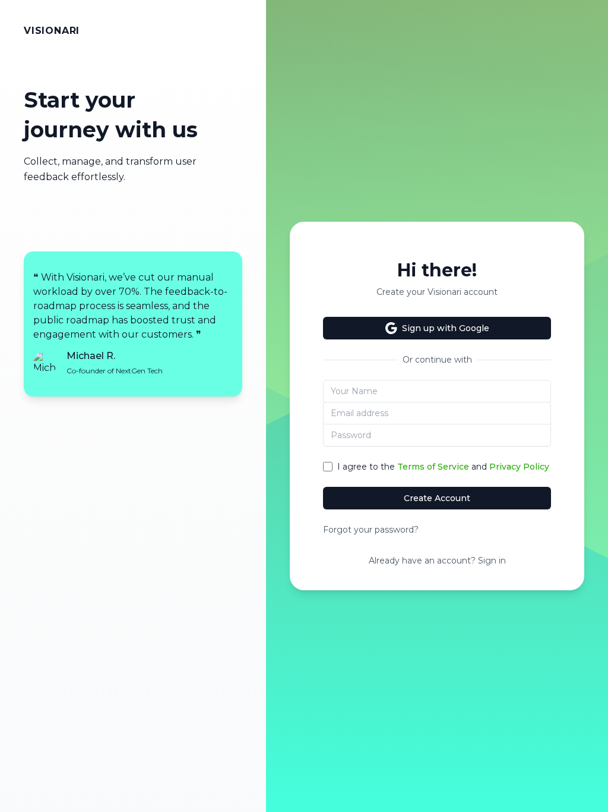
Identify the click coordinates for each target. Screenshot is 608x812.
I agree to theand (443, 466)
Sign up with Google (445, 328)
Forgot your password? (371, 529)
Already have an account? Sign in (437, 560)
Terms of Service (433, 466)
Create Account (437, 498)
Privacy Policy (519, 466)
